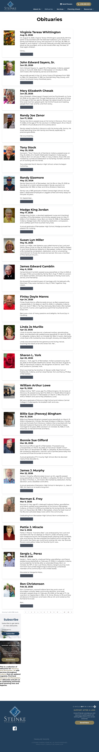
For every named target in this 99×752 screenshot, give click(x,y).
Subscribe (10, 634)
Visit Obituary (26, 54)
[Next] (71, 612)
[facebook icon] (14, 728)
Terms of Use (50, 744)
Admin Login (59, 744)
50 (68, 612)
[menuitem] (37, 9)
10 (57, 612)
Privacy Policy (40, 744)
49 (64, 612)
